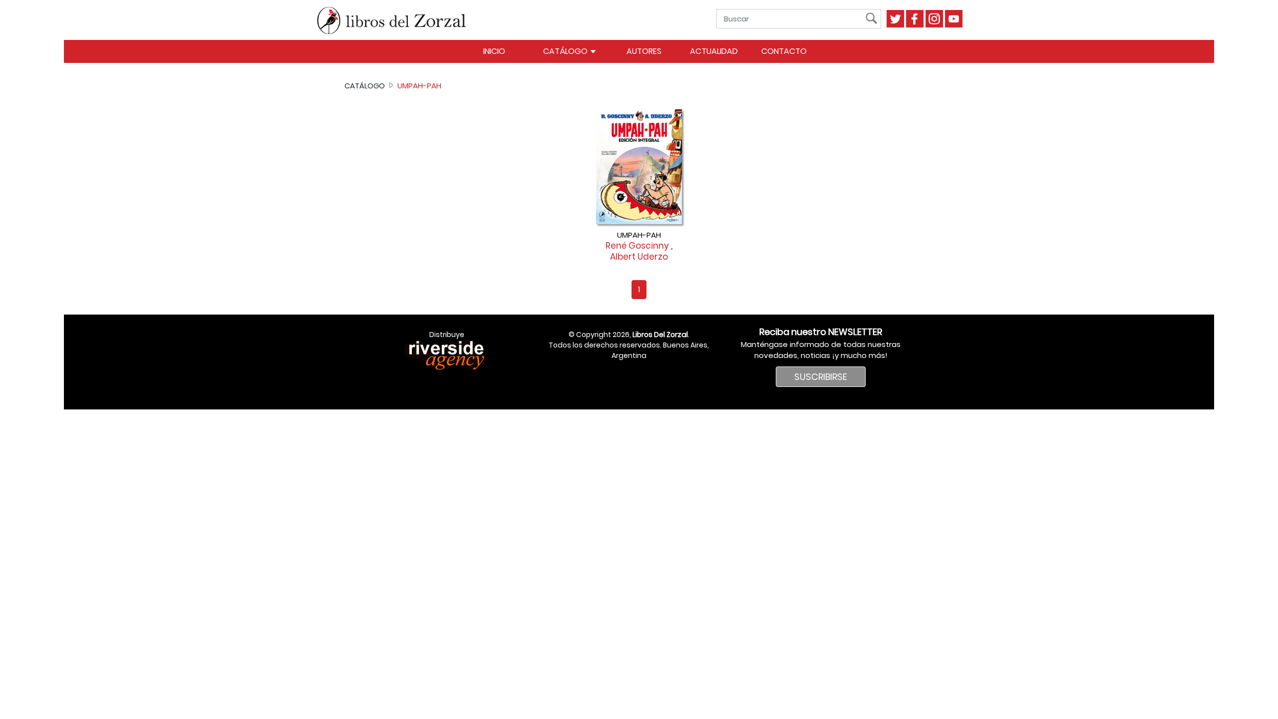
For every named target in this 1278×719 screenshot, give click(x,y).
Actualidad (714, 51)
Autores (644, 51)
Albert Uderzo (639, 257)
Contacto (784, 51)
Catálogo (566, 51)
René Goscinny (637, 246)
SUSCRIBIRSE (820, 376)
